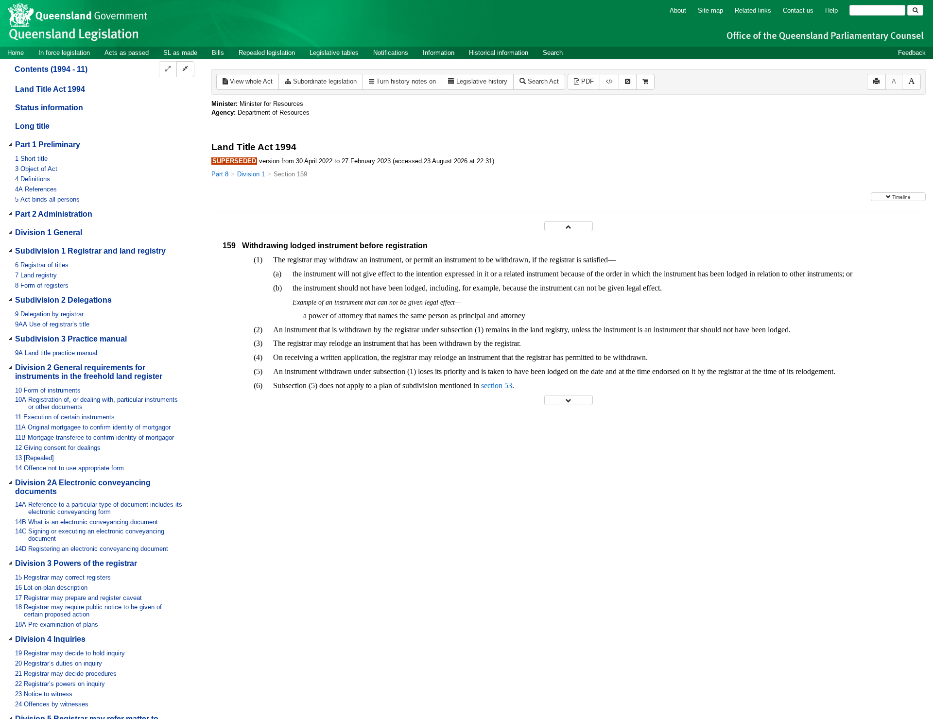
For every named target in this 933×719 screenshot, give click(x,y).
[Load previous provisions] (568, 226)
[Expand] (168, 69)
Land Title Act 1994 (50, 89)
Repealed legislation (267, 52)
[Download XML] (609, 82)
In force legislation (64, 52)
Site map (710, 10)
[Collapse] (185, 69)
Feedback (912, 52)
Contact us (798, 10)
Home (15, 52)
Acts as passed (126, 52)
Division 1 (251, 174)
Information (438, 52)
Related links (753, 10)
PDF (586, 81)
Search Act (542, 81)
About (678, 10)
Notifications (390, 52)
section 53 (496, 385)
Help (831, 10)
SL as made (180, 52)
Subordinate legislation (324, 81)
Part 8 (219, 174)
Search (553, 52)
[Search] (915, 10)
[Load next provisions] (568, 400)
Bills (218, 52)
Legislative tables (334, 52)
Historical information (498, 52)
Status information (49, 107)
